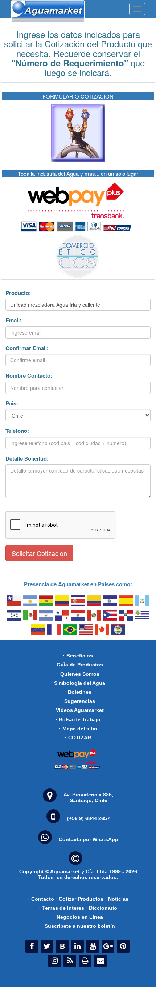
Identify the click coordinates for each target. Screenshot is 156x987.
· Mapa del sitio (78, 728)
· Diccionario (101, 908)
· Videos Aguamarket (78, 710)
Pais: (11, 403)
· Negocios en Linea (78, 917)
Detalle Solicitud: (27, 458)
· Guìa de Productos (78, 665)
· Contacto (41, 899)
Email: (13, 320)
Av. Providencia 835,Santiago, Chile (88, 797)
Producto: (18, 293)
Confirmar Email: (27, 348)
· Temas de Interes (61, 908)
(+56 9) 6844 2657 (88, 818)
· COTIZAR (78, 737)
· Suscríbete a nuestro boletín (78, 926)
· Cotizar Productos (79, 899)
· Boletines (78, 692)
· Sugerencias (78, 701)
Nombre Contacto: (28, 375)
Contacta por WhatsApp (88, 839)
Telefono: (17, 431)
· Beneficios (78, 655)
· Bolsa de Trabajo (78, 719)
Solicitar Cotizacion (39, 553)
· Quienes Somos (78, 674)
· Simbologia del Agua (78, 683)
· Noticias (116, 899)
